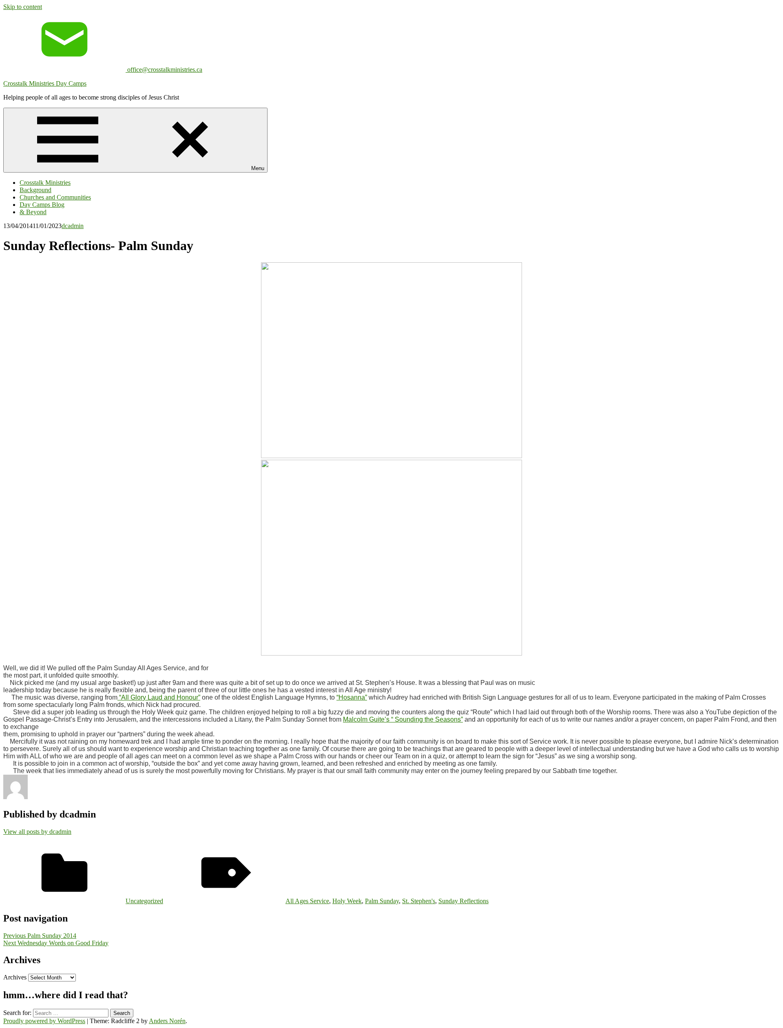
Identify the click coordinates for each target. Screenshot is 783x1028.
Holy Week (347, 900)
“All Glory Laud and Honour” (158, 697)
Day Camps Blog (42, 204)
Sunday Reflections (463, 900)
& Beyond (33, 211)
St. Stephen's (418, 900)
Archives (15, 977)
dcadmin (73, 225)
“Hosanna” (351, 697)
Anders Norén (167, 1020)
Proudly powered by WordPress (44, 1020)
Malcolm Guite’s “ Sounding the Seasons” (403, 719)
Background (35, 189)
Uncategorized (144, 900)
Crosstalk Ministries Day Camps (44, 83)
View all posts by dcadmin (37, 831)
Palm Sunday (382, 900)
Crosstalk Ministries (45, 182)
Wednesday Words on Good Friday (55, 942)
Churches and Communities (55, 197)
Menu (257, 168)
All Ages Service (307, 900)
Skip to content (22, 6)
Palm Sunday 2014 (39, 935)
